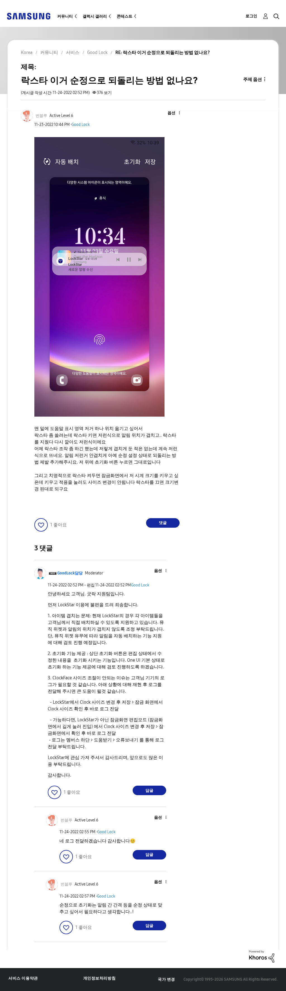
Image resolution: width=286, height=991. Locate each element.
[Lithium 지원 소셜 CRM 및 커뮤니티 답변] (261, 956)
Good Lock (81, 124)
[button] (170, 113)
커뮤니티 (65, 16)
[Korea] (28, 15)
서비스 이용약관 (23, 978)
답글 (149, 790)
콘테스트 (124, 16)
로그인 (251, 16)
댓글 (163, 522)
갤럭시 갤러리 (95, 16)
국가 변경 (166, 979)
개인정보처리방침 (99, 978)
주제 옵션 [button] (252, 79)
